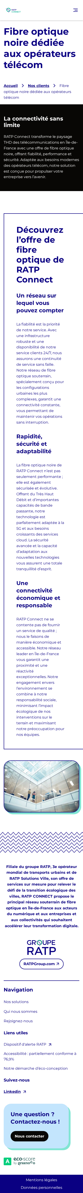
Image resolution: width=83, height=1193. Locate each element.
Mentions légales (41, 1180)
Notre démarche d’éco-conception (36, 1068)
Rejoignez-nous (18, 1021)
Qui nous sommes (20, 1011)
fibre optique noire (38, 465)
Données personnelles (41, 1187)
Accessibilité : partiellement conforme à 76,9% (40, 1056)
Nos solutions (16, 1002)
